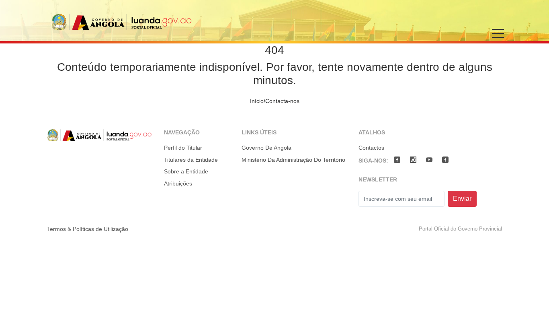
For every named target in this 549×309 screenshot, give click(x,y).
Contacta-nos (282, 101)
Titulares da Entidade (191, 160)
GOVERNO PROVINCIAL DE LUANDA (121, 21)
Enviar (462, 198)
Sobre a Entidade (186, 171)
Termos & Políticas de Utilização (87, 229)
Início (257, 101)
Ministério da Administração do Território (293, 160)
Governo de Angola (266, 147)
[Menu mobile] (498, 39)
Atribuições (178, 183)
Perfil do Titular (183, 147)
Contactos (371, 147)
